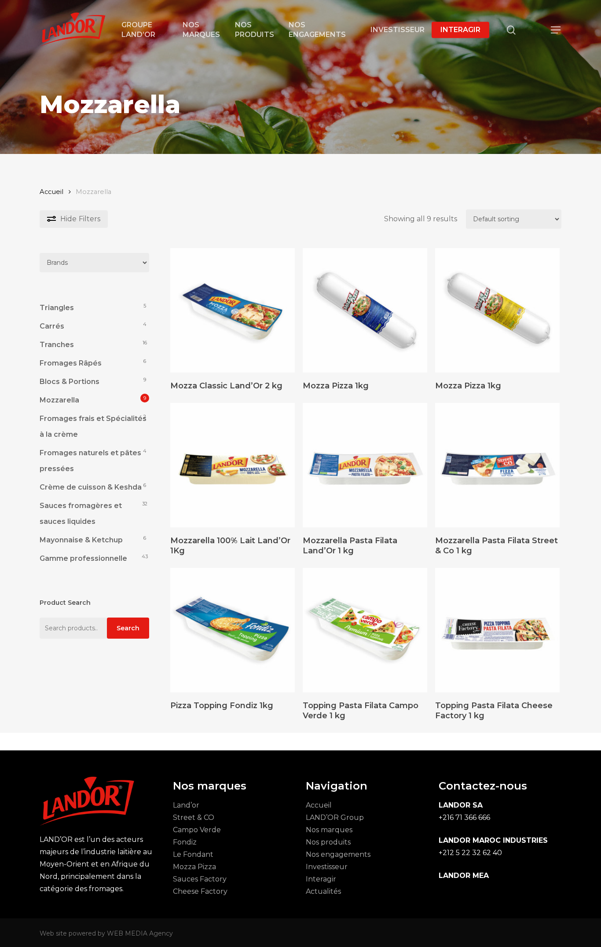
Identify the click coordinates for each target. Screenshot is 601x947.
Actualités (323, 891)
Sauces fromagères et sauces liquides (81, 513)
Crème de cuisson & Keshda (91, 487)
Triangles (57, 307)
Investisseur (327, 867)
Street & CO (193, 817)
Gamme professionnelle (83, 558)
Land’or (186, 805)
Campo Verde (197, 830)
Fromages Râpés (71, 363)
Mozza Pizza (194, 867)
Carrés (52, 326)
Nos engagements (338, 854)
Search (128, 628)
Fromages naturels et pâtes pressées (90, 461)
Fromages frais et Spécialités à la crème (93, 426)
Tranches (57, 344)
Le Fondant (193, 854)
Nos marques (329, 830)
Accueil (51, 192)
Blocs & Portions (69, 381)
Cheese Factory (200, 891)
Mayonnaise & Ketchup (81, 540)
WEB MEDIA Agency (140, 933)
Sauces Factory (200, 879)
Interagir (321, 879)
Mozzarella (59, 400)
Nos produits (328, 842)
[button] (556, 30)
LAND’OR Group (335, 817)
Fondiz (185, 842)
